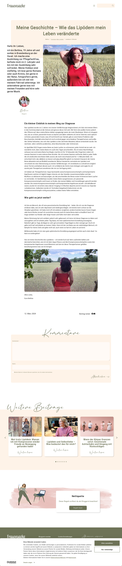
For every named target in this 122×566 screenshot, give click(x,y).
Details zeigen (27, 562)
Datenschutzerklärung (58, 557)
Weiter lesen (25, 452)
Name (13, 364)
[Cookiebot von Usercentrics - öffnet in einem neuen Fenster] (11, 562)
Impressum (72, 557)
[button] (92, 314)
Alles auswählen (107, 543)
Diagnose (53, 39)
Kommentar (15, 341)
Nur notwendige (107, 549)
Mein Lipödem (60, 39)
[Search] (113, 6)
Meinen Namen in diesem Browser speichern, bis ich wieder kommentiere (33, 372)
